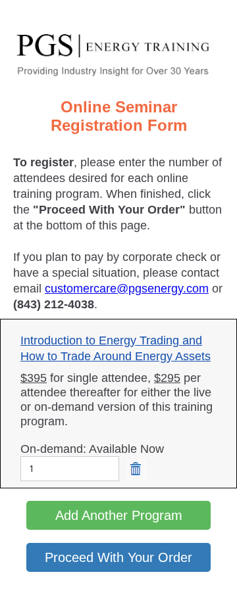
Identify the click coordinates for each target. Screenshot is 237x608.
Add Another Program (118, 515)
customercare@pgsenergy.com (127, 288)
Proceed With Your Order (118, 557)
